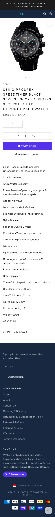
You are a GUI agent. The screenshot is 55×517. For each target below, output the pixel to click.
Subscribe (15, 376)
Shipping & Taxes (13, 427)
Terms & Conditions (14, 438)
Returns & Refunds (13, 422)
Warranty (8, 433)
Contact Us (9, 405)
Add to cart (27, 135)
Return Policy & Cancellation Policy (23, 416)
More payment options (27, 154)
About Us (8, 400)
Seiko (7, 84)
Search (7, 394)
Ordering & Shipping (15, 411)
